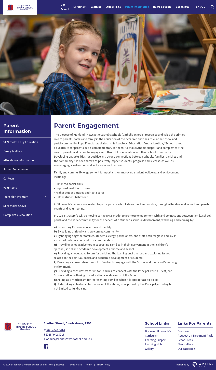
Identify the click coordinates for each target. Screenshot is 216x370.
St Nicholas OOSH (14, 206)
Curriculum (151, 336)
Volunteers (10, 188)
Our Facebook (186, 349)
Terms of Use (75, 364)
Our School (65, 7)
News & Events (162, 7)
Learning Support (156, 340)
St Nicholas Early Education (20, 142)
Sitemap (60, 364)
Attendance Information (18, 160)
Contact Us (183, 7)
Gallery (149, 349)
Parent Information (137, 7)
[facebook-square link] (46, 346)
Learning (96, 7)
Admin (89, 364)
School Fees (185, 340)
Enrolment (80, 7)
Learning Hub (153, 344)
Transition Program (15, 197)
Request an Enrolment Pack (195, 336)
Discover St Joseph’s (158, 331)
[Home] (20, 330)
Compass (183, 331)
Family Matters (12, 151)
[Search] (212, 7)
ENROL (200, 7)
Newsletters (185, 344)
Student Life (113, 7)
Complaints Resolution (17, 215)
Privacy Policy (103, 364)
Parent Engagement (16, 169)
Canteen (8, 178)
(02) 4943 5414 (55, 330)
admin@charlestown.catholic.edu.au (69, 339)
